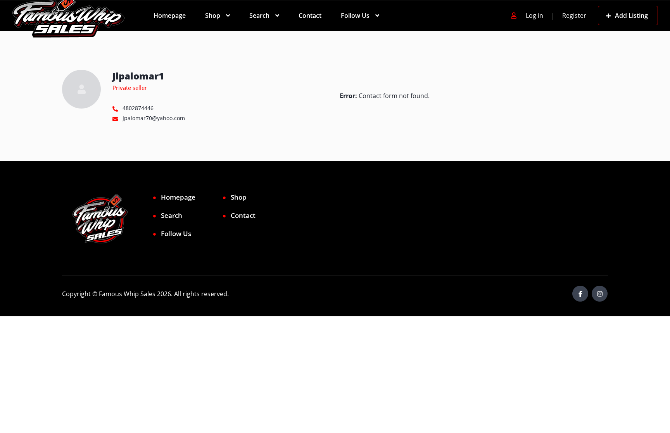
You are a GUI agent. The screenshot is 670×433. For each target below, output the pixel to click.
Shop (212, 15)
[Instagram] (600, 294)
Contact (310, 15)
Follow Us (355, 15)
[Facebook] (580, 294)
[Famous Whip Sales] (68, 15)
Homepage (170, 15)
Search (259, 15)
